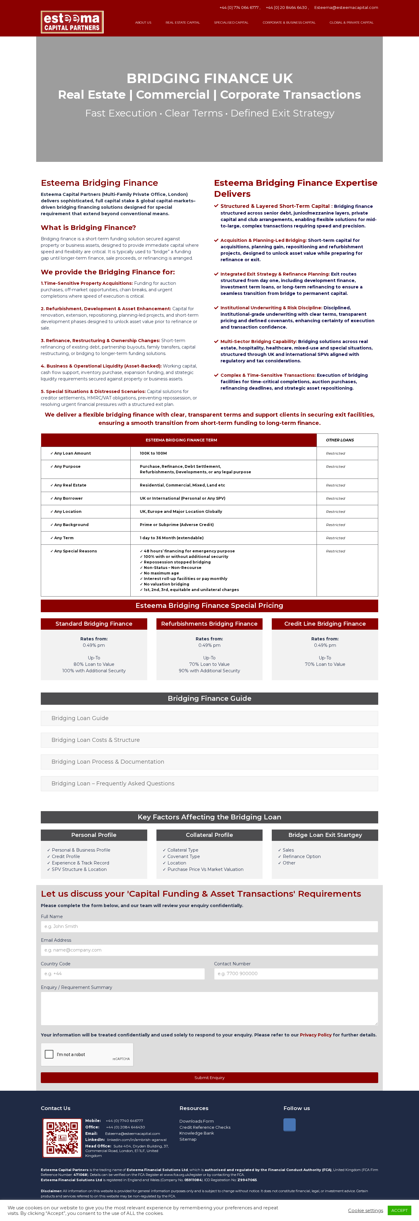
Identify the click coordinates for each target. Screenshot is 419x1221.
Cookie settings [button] (365, 1210)
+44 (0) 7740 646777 (124, 1120)
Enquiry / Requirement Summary (76, 987)
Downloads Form (196, 1121)
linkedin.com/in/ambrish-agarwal (137, 1139)
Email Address (56, 940)
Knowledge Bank (196, 1133)
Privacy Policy (316, 1035)
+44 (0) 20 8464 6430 (286, 7)
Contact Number (232, 964)
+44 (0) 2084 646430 (125, 1127)
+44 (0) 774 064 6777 (239, 7)
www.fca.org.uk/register (183, 1175)
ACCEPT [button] (399, 1210)
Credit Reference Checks (204, 1127)
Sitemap (188, 1139)
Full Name (52, 916)
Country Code (56, 964)
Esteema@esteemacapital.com (346, 7)
